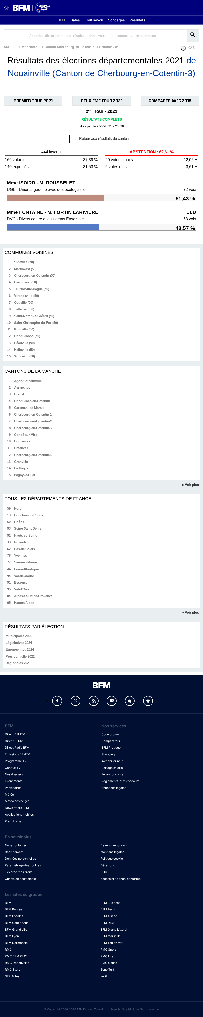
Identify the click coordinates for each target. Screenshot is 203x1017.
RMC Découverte (17, 963)
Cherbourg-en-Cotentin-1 (33, 414)
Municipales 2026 (19, 636)
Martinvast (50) (25, 269)
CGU (104, 872)
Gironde (20, 542)
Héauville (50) (24, 343)
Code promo (110, 734)
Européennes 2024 (20, 649)
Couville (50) (23, 302)
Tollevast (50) (24, 309)
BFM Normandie (16, 943)
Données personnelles (20, 858)
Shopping (108, 754)
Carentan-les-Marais (29, 408)
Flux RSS (94, 701)
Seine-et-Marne (25, 562)
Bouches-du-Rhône (28, 515)
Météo (9, 794)
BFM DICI (107, 923)
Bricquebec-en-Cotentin (32, 401)
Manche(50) (31, 46)
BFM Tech (108, 909)
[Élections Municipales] (29, 7)
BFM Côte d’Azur (16, 923)
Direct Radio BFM (17, 747)
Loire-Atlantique (26, 569)
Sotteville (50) (24, 356)
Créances (21, 448)
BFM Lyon (12, 936)
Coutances (22, 441)
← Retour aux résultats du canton (102, 139)
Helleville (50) (24, 350)
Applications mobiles (19, 814)
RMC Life (107, 956)
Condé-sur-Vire (25, 435)
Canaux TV (13, 768)
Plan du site (13, 821)
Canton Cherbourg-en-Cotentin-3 (71, 46)
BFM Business (110, 903)
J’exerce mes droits (18, 872)
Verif (104, 976)
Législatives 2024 (19, 643)
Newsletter (112, 701)
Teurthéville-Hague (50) (31, 289)
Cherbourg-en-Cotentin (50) (34, 275)
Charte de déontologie (20, 878)
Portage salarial (113, 768)
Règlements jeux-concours (120, 781)
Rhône (19, 522)
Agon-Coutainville (28, 381)
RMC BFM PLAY (16, 956)
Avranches (22, 387)
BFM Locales (14, 916)
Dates (75, 20)
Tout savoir (94, 20)
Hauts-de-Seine (25, 535)
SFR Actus (12, 976)
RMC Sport (108, 949)
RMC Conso (109, 963)
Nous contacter (15, 845)
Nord (18, 508)
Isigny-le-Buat (24, 475)
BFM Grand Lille (16, 929)
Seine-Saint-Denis (27, 528)
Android (148, 701)
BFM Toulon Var (112, 943)
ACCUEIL (10, 46)
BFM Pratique (111, 747)
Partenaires (13, 788)
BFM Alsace (109, 916)
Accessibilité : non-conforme (121, 878)
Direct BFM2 (14, 741)
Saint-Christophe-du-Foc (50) (36, 323)
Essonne (20, 582)
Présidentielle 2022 (20, 656)
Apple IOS (130, 701)
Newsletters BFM (17, 808)
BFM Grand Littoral (114, 929)
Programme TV (15, 761)
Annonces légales (114, 788)
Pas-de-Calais (24, 549)
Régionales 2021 (18, 663)
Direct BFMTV (15, 734)
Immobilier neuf (112, 761)
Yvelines (20, 555)
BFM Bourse (13, 909)
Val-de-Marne (24, 576)
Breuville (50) (24, 329)
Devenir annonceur (114, 845)
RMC (8, 949)
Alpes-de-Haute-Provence (33, 596)
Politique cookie (112, 858)
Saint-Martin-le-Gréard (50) (34, 316)
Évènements (13, 781)
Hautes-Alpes (24, 603)
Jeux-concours (112, 774)
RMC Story (12, 969)
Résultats (137, 20)
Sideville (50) (24, 262)
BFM (61, 20)
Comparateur (111, 741)
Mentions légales (112, 852)
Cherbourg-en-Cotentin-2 (33, 421)
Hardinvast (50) (25, 282)
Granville (21, 462)
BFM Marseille (111, 936)
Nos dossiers (14, 774)
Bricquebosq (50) (27, 336)
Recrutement (14, 852)
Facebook (57, 701)
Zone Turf (107, 969)
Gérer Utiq (108, 865)
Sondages (116, 20)
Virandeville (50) (26, 296)
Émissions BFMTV (17, 754)
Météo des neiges (17, 801)
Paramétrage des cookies (23, 865)
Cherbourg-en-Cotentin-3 (33, 428)
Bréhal (19, 394)
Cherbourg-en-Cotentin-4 (33, 455)
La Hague (21, 468)
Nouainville (110, 46)
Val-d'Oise (21, 589)
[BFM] (6, 7)
